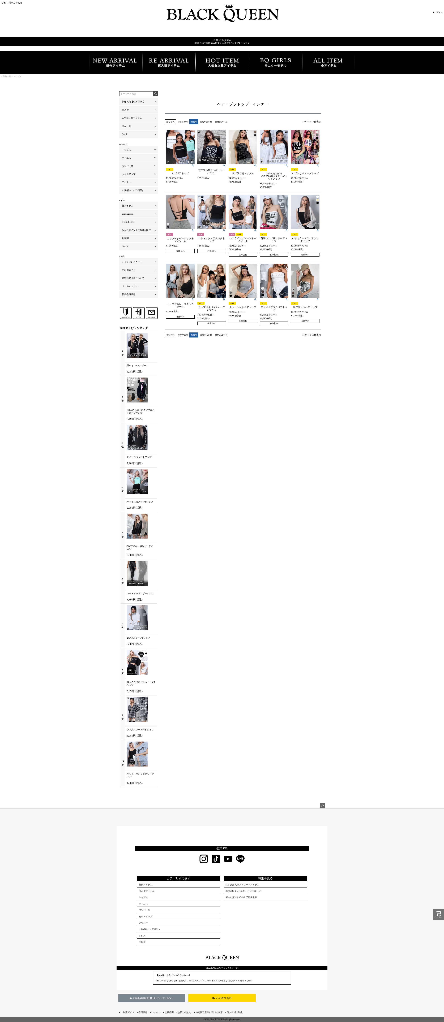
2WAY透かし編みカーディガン (140, 547)
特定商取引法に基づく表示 (209, 1012)
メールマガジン (130, 286)
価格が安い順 (206, 121)
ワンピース (127, 166)
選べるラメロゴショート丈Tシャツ (141, 683)
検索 (155, 94)
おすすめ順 (183, 121)
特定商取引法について (133, 278)
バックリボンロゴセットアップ (140, 775)
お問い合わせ (184, 1012)
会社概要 (169, 1012)
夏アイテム (127, 205)
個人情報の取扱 (235, 1012)
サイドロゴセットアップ (139, 457)
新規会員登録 (128, 294)
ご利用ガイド (128, 270)
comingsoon (128, 214)
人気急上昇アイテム (132, 118)
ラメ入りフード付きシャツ (140, 729)
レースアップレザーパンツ (140, 593)
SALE (124, 134)
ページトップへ (322, 805)
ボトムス (126, 158)
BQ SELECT (128, 222)
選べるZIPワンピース (137, 365)
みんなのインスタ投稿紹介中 (136, 230)
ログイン (438, 12)
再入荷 (125, 110)
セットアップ (128, 174)
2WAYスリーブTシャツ (138, 637)
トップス (17, 76)
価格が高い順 (221, 121)
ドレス (125, 246)
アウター (126, 182)
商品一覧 (7, 76)
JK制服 (125, 238)
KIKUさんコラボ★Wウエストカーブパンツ (141, 411)
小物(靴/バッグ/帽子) (132, 190)
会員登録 (142, 1012)
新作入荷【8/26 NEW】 (133, 101)
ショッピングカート (132, 262)
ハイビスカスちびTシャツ (140, 501)
